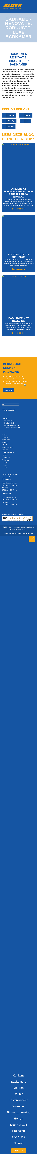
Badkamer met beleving (18, 319)
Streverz (24, 529)
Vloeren (4, 442)
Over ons (5, 462)
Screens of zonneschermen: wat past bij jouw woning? (18, 192)
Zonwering (5, 450)
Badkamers (6, 440)
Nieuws (4, 465)
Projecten (5, 460)
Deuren (4, 445)
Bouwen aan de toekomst (18, 255)
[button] (9, 115)
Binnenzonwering (8, 452)
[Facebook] (4, 415)
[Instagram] (9, 415)
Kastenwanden (7, 447)
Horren (4, 455)
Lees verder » (18, 209)
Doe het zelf (6, 457)
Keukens (5, 437)
